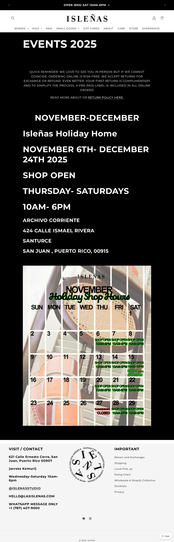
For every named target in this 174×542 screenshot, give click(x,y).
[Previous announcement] (9, 5)
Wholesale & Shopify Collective (134, 480)
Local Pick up (123, 468)
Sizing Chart (122, 474)
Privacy (119, 491)
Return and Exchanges (129, 457)
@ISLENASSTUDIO (25, 488)
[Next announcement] (165, 5)
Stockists (120, 486)
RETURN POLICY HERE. (106, 97)
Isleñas (91, 540)
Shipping (120, 463)
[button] (13, 18)
